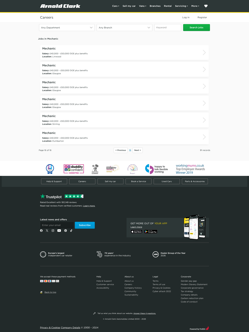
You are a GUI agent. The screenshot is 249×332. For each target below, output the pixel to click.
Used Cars (167, 181)
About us (129, 281)
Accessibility (102, 288)
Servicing (180, 6)
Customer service (105, 284)
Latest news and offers (53, 219)
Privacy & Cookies (161, 288)
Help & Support (54, 181)
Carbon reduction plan (192, 298)
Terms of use (159, 284)
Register (202, 17)
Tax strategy (187, 291)
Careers (46, 17)
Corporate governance (192, 288)
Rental (168, 6)
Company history (133, 288)
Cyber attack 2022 (162, 291)
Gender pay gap (189, 281)
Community (130, 291)
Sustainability (131, 295)
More (194, 6)
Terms (156, 281)
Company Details (70, 327)
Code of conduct (189, 302)
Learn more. (89, 206)
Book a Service (138, 181)
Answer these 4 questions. (144, 313)
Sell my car (129, 6)
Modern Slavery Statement (194, 284)
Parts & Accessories (195, 181)
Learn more (136, 227)
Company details (189, 295)
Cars (114, 6)
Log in (185, 17)
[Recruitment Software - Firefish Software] (199, 327)
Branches (155, 6)
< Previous (120, 150)
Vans (142, 6)
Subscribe (85, 225)
